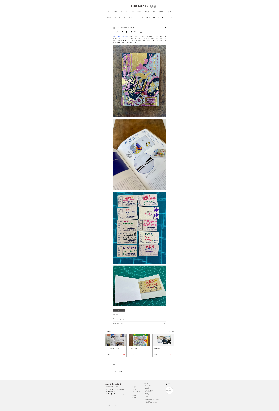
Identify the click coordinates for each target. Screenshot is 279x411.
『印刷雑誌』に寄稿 (113, 348)
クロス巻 (146, 394)
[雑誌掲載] (115, 340)
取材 (154, 17)
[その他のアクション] (165, 28)
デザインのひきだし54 (119, 310)
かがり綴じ (147, 387)
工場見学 (147, 17)
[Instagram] (155, 6)
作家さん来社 (117, 17)
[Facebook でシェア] (113, 319)
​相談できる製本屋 (136, 391)
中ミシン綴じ (148, 385)
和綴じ (146, 393)
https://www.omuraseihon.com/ (116, 394)
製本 (125, 17)
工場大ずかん (135, 348)
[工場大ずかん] (139, 340)
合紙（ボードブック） (150, 390)
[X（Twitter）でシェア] (117, 319)
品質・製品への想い (136, 389)
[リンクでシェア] (124, 319)
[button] (171, 17)
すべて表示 (171, 331)
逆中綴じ (147, 388)
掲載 (114, 314)
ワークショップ (138, 17)
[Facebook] (151, 6)
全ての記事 (108, 17)
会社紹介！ (157, 348)
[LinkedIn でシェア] (120, 319)
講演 (130, 17)
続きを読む (161, 17)
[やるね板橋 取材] (163, 340)
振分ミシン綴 (148, 391)
